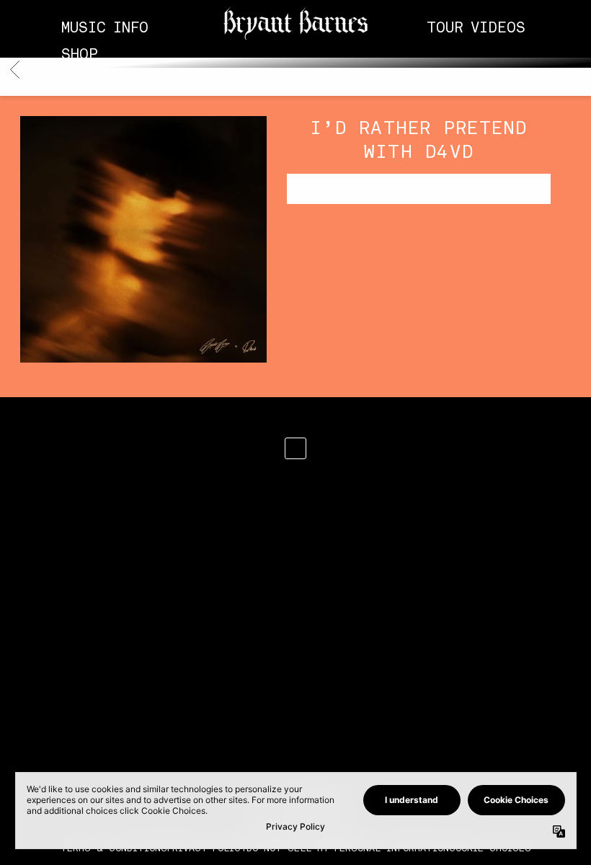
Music (83, 28)
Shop (79, 54)
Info (130, 28)
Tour (445, 28)
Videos (498, 28)
